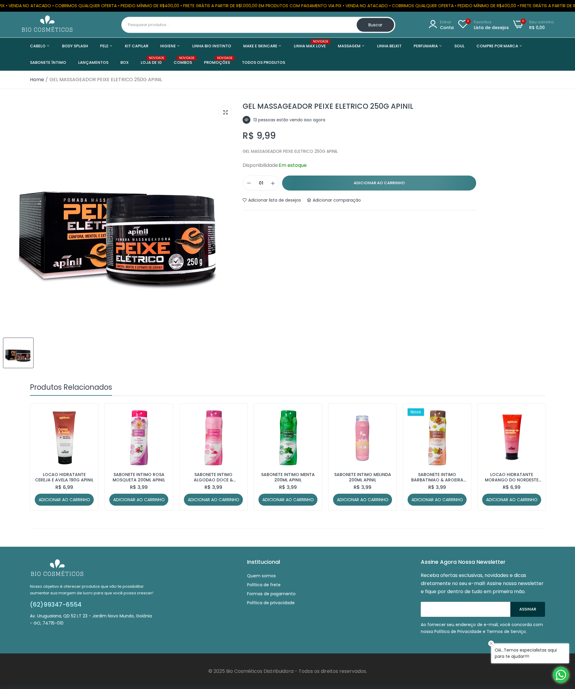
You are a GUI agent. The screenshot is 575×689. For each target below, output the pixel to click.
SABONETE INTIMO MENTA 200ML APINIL (213, 477)
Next (530, 457)
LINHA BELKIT (389, 46)
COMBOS (183, 61)
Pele (104, 46)
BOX (124, 62)
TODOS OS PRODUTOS (263, 62)
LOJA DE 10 (151, 61)
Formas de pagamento (271, 594)
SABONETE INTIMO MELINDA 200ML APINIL (288, 477)
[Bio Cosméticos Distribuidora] (47, 24)
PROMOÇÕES (217, 61)
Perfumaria (426, 46)
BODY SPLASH (75, 46)
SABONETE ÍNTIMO (48, 62)
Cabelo (38, 46)
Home (37, 79)
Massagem (349, 46)
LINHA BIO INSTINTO (211, 46)
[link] (88, 413)
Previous (44, 457)
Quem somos (261, 576)
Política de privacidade (271, 603)
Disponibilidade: (261, 165)
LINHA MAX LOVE (310, 44)
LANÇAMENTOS (93, 62)
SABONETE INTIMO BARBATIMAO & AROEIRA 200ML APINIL (363, 477)
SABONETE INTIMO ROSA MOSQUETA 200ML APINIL (64, 477)
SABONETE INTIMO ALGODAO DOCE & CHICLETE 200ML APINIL (139, 477)
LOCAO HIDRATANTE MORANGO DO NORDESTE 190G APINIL (437, 477)
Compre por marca (497, 46)
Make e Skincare (260, 46)
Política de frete (264, 585)
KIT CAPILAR (136, 46)
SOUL (459, 46)
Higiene (168, 46)
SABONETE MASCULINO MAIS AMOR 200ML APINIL (511, 477)
